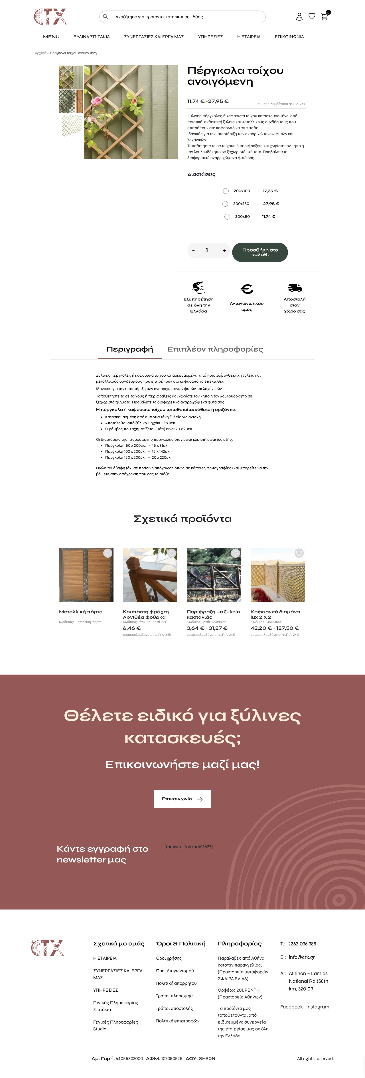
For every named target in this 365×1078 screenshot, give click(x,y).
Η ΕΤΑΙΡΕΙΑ (249, 36)
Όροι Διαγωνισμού (175, 970)
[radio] (246, 192)
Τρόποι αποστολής (174, 1008)
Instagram (317, 1007)
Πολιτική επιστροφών (178, 1021)
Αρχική (40, 53)
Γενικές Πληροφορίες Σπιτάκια (115, 1006)
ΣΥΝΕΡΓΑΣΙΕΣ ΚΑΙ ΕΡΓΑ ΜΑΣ (154, 36)
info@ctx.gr (302, 957)
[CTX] (50, 16)
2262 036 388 (302, 944)
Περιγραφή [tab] (129, 349)
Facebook (291, 1007)
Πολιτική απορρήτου (176, 983)
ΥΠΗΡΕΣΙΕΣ (210, 36)
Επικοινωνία (178, 798)
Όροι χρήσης (169, 958)
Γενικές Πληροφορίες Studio (115, 1025)
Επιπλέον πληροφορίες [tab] (215, 349)
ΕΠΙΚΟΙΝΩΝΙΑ (289, 36)
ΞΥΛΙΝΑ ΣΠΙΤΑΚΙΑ (92, 36)
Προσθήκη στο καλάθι (260, 252)
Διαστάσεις (202, 174)
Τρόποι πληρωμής (174, 995)
